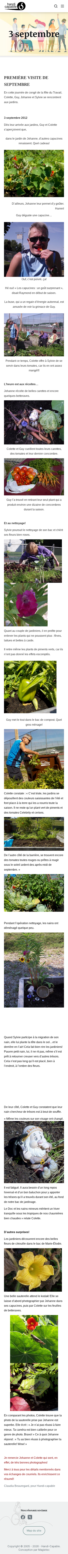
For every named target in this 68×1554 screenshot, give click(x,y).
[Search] (55, 6)
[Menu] (62, 6)
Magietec (44, 1549)
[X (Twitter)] (30, 1517)
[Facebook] (23, 1517)
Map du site (34, 1530)
